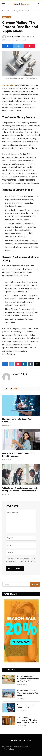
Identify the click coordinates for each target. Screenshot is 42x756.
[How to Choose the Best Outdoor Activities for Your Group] (8, 693)
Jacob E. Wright (14, 37)
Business (6, 17)
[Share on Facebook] (7, 46)
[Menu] (3, 4)
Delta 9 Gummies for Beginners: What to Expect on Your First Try (28, 678)
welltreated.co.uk (8, 749)
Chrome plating (9, 85)
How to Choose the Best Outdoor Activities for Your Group (28, 693)
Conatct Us (16, 741)
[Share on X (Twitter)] (18, 46)
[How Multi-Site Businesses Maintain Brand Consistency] (21, 439)
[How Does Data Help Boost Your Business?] (21, 405)
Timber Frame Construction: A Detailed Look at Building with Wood (28, 720)
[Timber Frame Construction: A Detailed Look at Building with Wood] (8, 720)
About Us (27, 741)
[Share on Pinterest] (29, 46)
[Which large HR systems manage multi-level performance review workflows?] (21, 474)
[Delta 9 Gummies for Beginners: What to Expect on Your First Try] (8, 679)
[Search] (38, 4)
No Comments (9, 40)
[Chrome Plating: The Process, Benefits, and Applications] (21, 63)
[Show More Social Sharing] (37, 46)
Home (4, 11)
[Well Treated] (21, 4)
